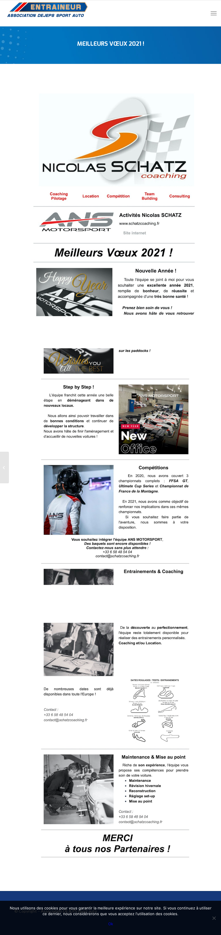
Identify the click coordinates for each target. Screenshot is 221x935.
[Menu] (214, 13)
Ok (110, 923)
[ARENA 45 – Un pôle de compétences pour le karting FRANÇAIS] (4, 467)
